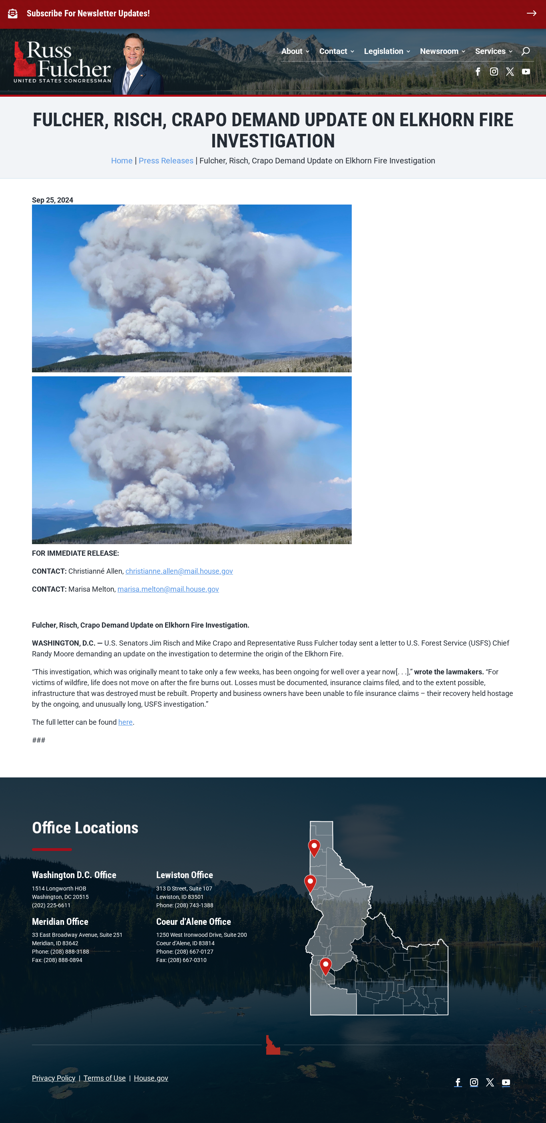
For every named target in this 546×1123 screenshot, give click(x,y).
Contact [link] (333, 51)
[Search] (526, 51)
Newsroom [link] (439, 51)
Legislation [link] (383, 51)
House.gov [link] (151, 1078)
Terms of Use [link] (105, 1078)
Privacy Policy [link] (54, 1078)
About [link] (292, 51)
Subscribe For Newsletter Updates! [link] (88, 13)
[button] (478, 72)
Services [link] (490, 51)
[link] (14, 13)
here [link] (125, 722)
